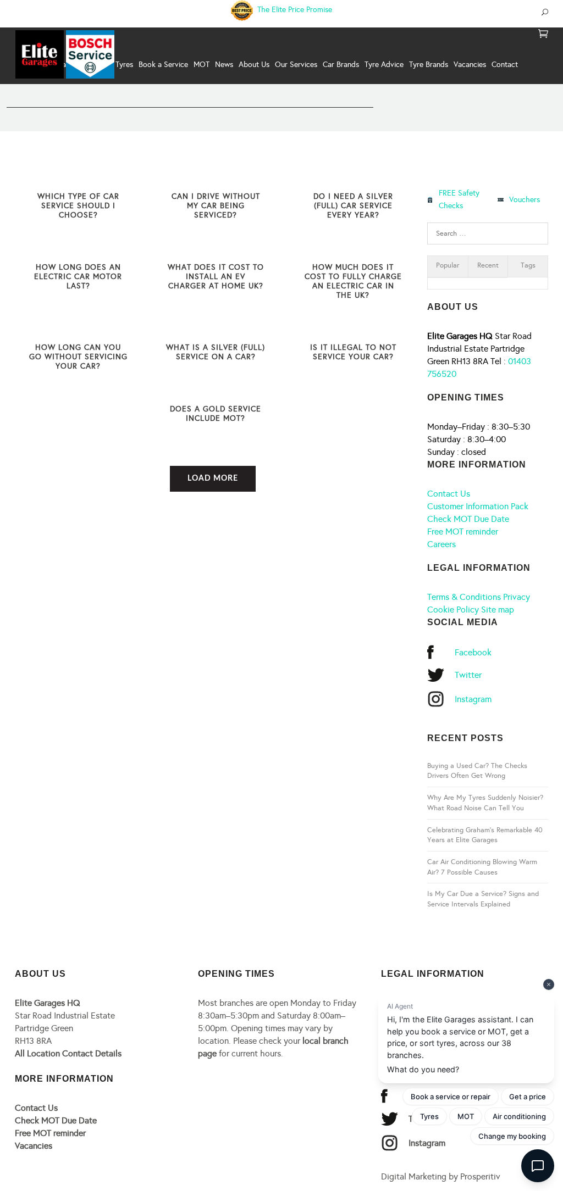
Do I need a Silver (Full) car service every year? (353, 206)
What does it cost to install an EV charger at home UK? (216, 277)
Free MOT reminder (462, 531)
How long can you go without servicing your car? (78, 357)
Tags (528, 265)
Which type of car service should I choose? (78, 206)
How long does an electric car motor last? (78, 277)
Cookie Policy (453, 609)
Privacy (516, 597)
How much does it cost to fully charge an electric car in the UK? (353, 281)
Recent (488, 265)
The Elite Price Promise (293, 9)
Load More (212, 478)
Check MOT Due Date (468, 519)
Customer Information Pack (477, 506)
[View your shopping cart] (543, 34)
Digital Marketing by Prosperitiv (440, 1176)
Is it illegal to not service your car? (353, 352)
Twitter (468, 675)
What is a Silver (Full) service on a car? (215, 352)
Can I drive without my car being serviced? (216, 206)
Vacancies (33, 1145)
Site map (497, 609)
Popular (447, 265)
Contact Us (448, 493)
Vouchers (524, 199)
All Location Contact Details (68, 1053)
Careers (441, 544)
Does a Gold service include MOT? (215, 413)
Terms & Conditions (464, 597)
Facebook (473, 652)
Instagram (473, 699)
